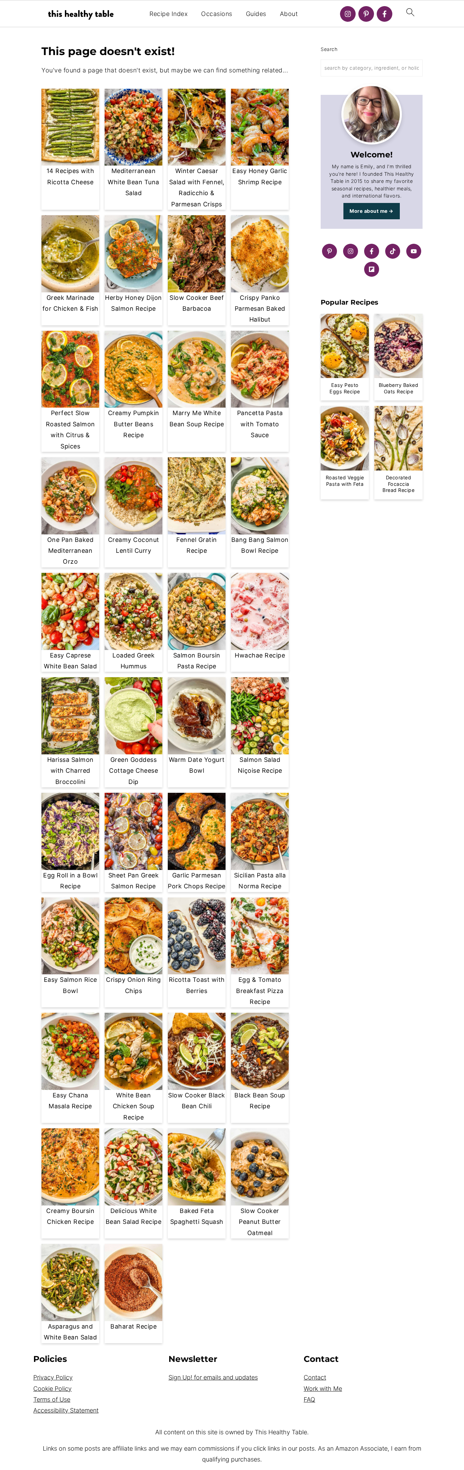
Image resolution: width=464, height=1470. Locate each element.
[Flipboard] (371, 269)
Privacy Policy (53, 1377)
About (289, 13)
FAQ (309, 1399)
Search (329, 49)
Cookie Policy (52, 1388)
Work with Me (323, 1388)
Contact (315, 1377)
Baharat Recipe (133, 1326)
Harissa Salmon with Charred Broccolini (70, 770)
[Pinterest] (366, 14)
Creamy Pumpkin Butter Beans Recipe (133, 424)
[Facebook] (384, 14)
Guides (256, 13)
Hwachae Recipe (260, 655)
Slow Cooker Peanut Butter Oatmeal (260, 1221)
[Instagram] (348, 14)
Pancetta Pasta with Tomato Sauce (260, 424)
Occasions (216, 13)
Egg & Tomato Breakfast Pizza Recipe (260, 990)
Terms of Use (51, 1399)
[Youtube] (413, 251)
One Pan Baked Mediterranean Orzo (70, 550)
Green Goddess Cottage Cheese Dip (133, 770)
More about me (369, 211)
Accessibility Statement (66, 1410)
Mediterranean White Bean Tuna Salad (133, 181)
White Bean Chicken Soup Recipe (134, 1106)
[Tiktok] (392, 251)
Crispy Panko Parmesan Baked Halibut (260, 308)
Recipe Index (168, 13)
